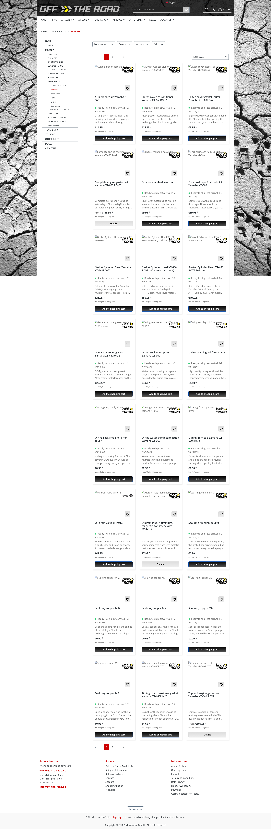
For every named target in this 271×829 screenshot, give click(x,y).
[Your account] (213, 9)
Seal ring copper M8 (107, 693)
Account (109, 781)
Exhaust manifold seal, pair (158, 182)
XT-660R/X (50, 45)
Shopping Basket (114, 785)
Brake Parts (55, 93)
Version (140, 44)
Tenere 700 (51, 129)
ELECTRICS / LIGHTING (57, 69)
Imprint (175, 774)
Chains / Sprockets (58, 85)
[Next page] (118, 57)
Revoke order (135, 809)
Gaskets (54, 89)
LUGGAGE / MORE (55, 66)
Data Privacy (177, 781)
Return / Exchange (115, 774)
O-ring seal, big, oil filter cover (206, 352)
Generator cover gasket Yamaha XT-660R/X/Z (109, 354)
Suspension (55, 106)
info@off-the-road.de (53, 786)
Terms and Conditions (182, 777)
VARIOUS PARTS (54, 125)
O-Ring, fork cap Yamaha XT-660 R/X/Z (205, 439)
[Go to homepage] (80, 9)
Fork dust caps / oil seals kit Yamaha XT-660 (205, 184)
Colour (123, 44)
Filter (53, 97)
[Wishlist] (206, 9)
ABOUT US (50, 148)
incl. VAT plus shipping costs (105, 131)
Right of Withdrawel (181, 785)
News (48, 40)
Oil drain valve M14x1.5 (109, 523)
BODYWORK (53, 77)
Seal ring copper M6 (200, 608)
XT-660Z (49, 50)
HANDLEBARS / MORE (57, 117)
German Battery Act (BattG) (185, 793)
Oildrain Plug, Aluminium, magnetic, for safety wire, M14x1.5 (157, 526)
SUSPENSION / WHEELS (58, 73)
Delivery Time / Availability (119, 766)
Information (179, 761)
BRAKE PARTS (53, 54)
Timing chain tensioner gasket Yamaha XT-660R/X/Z (160, 695)
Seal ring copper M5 (154, 608)
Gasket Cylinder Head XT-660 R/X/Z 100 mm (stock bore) (159, 269)
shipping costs (119, 817)
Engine (53, 101)
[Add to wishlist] (127, 88)
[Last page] (123, 57)
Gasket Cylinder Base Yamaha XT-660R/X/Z (113, 269)
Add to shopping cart (113, 138)
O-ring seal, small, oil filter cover (111, 439)
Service (110, 761)
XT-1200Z (50, 134)
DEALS (48, 143)
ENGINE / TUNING (55, 62)
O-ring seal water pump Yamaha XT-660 (156, 354)
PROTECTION (53, 113)
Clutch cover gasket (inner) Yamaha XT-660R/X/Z (158, 98)
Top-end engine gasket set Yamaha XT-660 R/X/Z (204, 695)
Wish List (110, 789)
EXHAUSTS (52, 58)
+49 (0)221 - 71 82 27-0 (53, 770)
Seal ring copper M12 (107, 608)
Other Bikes (52, 139)
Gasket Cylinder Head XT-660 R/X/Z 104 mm (205, 269)
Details (113, 223)
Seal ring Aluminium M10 (203, 523)
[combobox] (158, 10)
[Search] (186, 10)
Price (157, 44)
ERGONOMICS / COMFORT (59, 109)
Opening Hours (179, 770)
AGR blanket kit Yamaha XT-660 (112, 98)
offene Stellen (178, 766)
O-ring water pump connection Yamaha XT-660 (160, 439)
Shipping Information (116, 770)
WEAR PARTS (54, 81)
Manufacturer (102, 44)
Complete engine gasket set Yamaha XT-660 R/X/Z (111, 184)
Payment (176, 789)
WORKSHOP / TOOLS (57, 121)
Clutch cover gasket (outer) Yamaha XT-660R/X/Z (204, 98)
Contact (109, 777)
